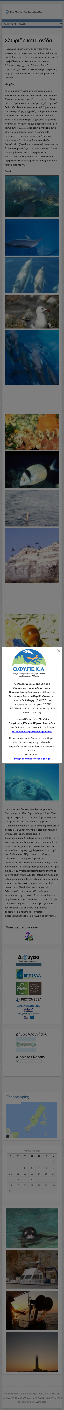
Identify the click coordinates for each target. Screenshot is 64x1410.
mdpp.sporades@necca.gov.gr (32, 758)
